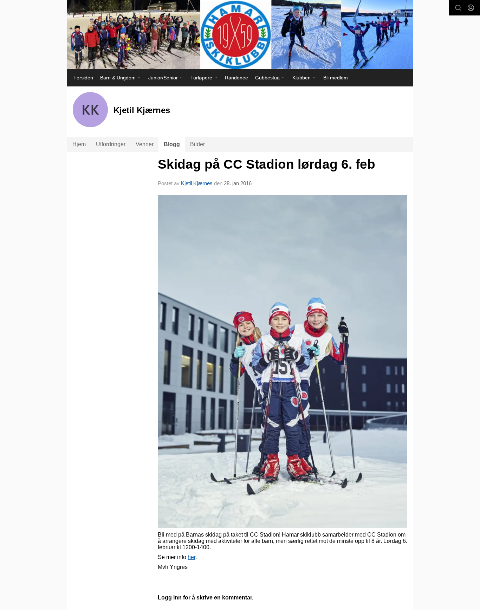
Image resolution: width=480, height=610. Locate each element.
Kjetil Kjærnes (197, 183)
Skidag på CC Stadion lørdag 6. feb (266, 164)
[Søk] (458, 7)
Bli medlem (335, 77)
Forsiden (83, 77)
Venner (145, 144)
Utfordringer (110, 144)
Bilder (197, 144)
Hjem (79, 144)
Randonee (236, 77)
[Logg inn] (471, 7)
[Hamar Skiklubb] (240, 34)
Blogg (172, 144)
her (191, 557)
